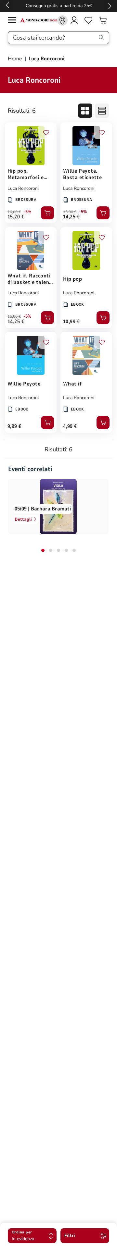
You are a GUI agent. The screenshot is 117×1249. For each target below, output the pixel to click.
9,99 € (14, 426)
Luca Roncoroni (23, 188)
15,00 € (69, 212)
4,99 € (70, 426)
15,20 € (15, 216)
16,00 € (14, 212)
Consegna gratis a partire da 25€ (59, 6)
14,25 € (71, 216)
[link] (62, 20)
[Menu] (14, 21)
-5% (27, 212)
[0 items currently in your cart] (103, 20)
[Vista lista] (102, 111)
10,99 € (71, 321)
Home (15, 58)
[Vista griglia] (85, 111)
